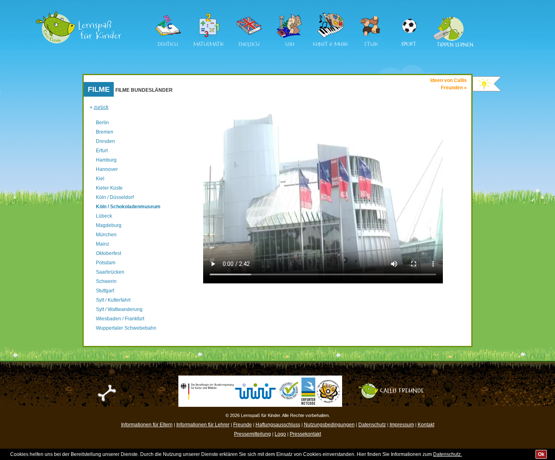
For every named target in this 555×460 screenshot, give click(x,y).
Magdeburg (108, 225)
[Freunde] (395, 385)
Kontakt (426, 425)
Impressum (402, 425)
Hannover (107, 169)
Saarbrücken (110, 272)
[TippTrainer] (450, 16)
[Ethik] (371, 37)
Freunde (242, 425)
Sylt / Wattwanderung (119, 309)
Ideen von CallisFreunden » (448, 84)
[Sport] (408, 16)
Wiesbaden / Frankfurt (120, 319)
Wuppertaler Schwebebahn (126, 328)
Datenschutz (372, 425)
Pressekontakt (305, 434)
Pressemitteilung (252, 434)
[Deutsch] (167, 37)
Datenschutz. (447, 454)
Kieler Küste (109, 188)
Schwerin (106, 281)
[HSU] (289, 37)
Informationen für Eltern (147, 425)
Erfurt (102, 150)
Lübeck (104, 216)
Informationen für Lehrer (203, 425)
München (106, 235)
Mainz (102, 244)
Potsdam (105, 263)
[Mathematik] (208, 37)
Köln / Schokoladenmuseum (128, 206)
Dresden (105, 141)
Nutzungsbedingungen (329, 425)
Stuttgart (105, 291)
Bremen (104, 132)
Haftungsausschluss (278, 425)
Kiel (100, 178)
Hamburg (106, 160)
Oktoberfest (108, 253)
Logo (280, 434)
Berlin (102, 122)
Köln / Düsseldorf (115, 197)
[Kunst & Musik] (330, 37)
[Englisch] (249, 37)
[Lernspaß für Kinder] (78, 14)
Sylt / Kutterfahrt (113, 300)
